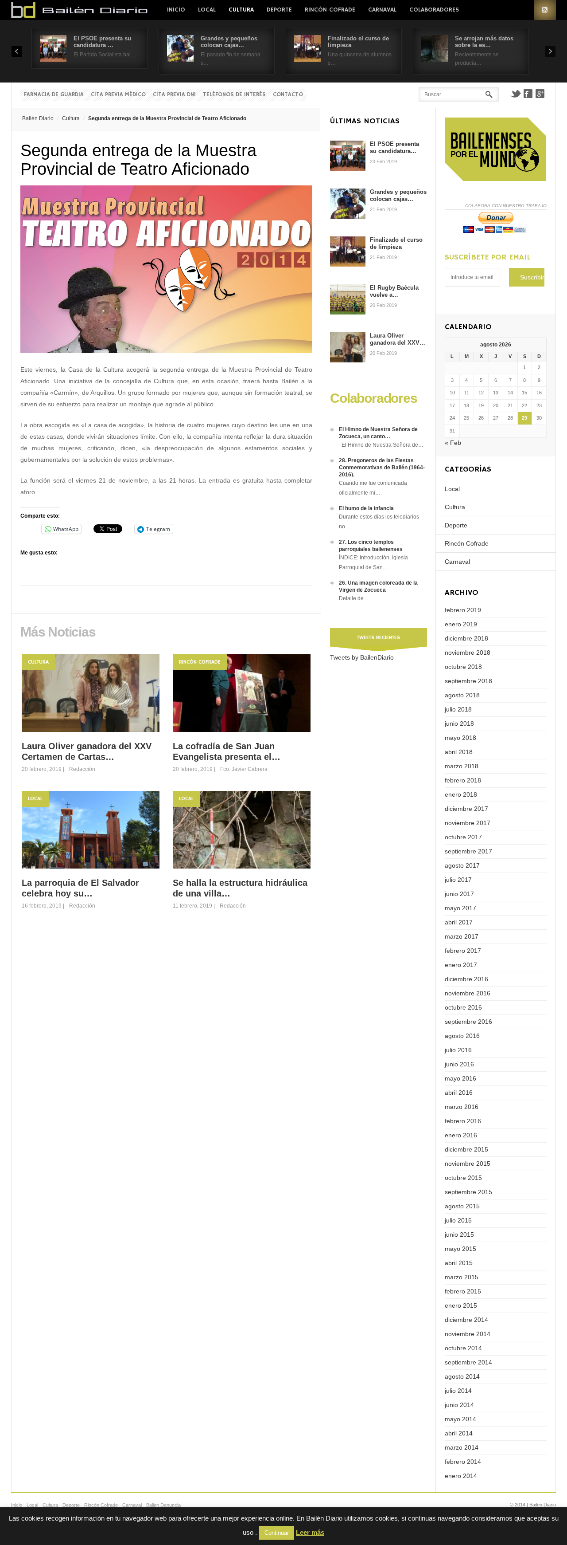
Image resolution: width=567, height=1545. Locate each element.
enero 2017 (461, 964)
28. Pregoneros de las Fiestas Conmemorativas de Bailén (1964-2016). (382, 467)
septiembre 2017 (468, 851)
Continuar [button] (276, 1532)
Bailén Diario (38, 118)
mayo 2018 (460, 737)
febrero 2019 (463, 609)
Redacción (82, 769)
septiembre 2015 (468, 1191)
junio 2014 (459, 1404)
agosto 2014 (462, 1376)
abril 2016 (459, 1092)
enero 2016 (461, 1135)
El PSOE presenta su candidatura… (394, 147)
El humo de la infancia (366, 508)
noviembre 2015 (467, 1163)
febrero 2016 (463, 1120)
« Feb (453, 442)
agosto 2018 (462, 695)
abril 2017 (459, 922)
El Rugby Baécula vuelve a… (394, 291)
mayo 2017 (460, 908)
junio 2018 (459, 723)
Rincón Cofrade (330, 10)
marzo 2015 (461, 1277)
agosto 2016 (462, 1035)
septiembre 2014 (468, 1362)
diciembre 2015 (466, 1149)
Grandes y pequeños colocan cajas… (229, 41)
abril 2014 (459, 1433)
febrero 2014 (463, 1461)
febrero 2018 (463, 780)
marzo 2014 (461, 1447)
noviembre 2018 (467, 652)
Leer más (310, 1532)
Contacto (288, 94)
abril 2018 (459, 751)
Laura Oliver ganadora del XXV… (397, 339)
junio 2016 (459, 1064)
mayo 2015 (460, 1248)
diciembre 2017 (466, 808)
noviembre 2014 (467, 1333)
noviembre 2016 (467, 993)
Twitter (515, 93)
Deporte (279, 10)
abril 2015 (459, 1262)
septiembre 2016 (468, 1021)
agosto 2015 (462, 1206)
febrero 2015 (463, 1291)
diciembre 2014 (466, 1319)
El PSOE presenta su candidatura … (102, 41)
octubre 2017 (463, 837)
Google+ (540, 93)
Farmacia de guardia (54, 94)
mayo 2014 (460, 1419)
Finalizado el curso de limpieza (396, 243)
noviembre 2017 (467, 822)
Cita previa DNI (174, 94)
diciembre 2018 (466, 638)
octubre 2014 (463, 1348)
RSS (545, 10)
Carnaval (382, 10)
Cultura (241, 10)
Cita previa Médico (118, 94)
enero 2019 (461, 624)
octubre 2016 (463, 1007)
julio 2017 (458, 879)
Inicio (176, 10)
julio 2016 (458, 1050)
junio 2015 (459, 1234)
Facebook (528, 93)
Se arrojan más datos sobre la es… (484, 41)
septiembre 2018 (468, 680)
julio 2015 (458, 1220)
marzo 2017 (461, 936)
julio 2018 (458, 709)
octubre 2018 (463, 666)
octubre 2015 (463, 1177)
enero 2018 (461, 794)
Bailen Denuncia (163, 1505)
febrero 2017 (463, 950)
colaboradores (434, 10)
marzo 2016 (461, 1106)
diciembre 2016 (466, 979)
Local (207, 10)
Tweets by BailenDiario (362, 657)
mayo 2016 (460, 1078)
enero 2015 (461, 1305)
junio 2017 (459, 893)
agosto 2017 (462, 865)
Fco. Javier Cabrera (244, 769)
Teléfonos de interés (234, 94)
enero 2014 (461, 1475)
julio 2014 (458, 1390)
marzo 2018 (461, 766)
